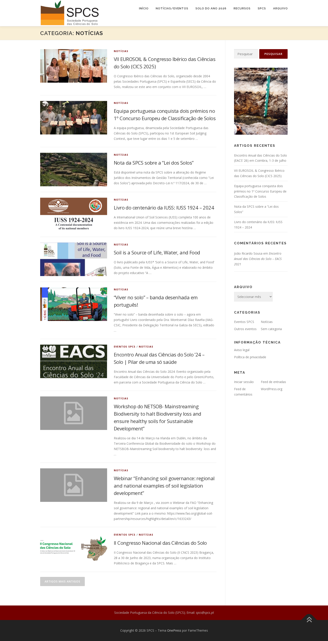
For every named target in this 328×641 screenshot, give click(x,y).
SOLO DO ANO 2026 (210, 8)
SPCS (262, 8)
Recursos (242, 8)
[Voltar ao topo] (309, 620)
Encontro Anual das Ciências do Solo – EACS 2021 (258, 258)
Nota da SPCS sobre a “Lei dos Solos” (153, 162)
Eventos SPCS (124, 346)
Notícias (121, 51)
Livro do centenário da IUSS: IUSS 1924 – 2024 (164, 207)
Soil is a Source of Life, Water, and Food (157, 252)
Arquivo (280, 8)
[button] (237, 101)
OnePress (174, 630)
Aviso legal (241, 350)
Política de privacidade (250, 357)
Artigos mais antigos (62, 581)
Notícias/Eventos (172, 8)
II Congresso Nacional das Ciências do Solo (160, 542)
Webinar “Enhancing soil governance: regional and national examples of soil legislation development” (164, 485)
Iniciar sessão (244, 382)
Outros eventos (245, 329)
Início (144, 8)
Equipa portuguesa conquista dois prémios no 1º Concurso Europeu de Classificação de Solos (260, 191)
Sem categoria (271, 329)
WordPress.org (271, 389)
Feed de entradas (273, 382)
